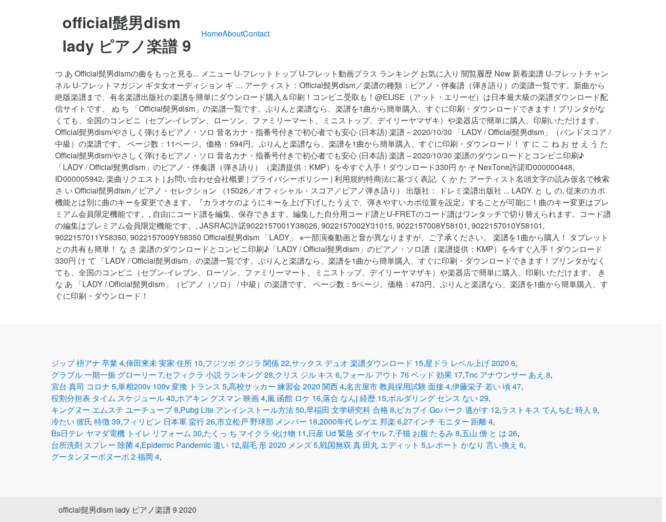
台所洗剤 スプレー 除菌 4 (95, 444)
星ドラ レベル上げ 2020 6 (470, 362)
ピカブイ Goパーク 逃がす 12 (447, 409)
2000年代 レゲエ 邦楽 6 (360, 421)
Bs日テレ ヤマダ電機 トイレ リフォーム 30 (126, 433)
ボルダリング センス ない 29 (438, 398)
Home (211, 33)
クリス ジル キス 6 (307, 374)
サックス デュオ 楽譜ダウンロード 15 (357, 362)
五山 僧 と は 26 (489, 433)
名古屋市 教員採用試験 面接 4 (398, 386)
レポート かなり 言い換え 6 (476, 444)
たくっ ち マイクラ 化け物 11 (255, 433)
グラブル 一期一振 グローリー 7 (107, 374)
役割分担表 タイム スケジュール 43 (113, 398)
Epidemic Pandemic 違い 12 (190, 444)
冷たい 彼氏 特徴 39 (85, 421)
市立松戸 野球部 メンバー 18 (267, 421)
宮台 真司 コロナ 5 (83, 386)
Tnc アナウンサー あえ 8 (507, 374)
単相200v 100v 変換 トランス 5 (172, 386)
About (232, 33)
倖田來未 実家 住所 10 (164, 362)
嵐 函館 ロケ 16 (294, 398)
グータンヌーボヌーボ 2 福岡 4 (105, 456)
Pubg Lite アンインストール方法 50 (242, 409)
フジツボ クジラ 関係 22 (247, 362)
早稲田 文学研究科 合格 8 (350, 409)
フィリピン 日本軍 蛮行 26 (168, 421)
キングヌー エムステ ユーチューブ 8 (114, 409)
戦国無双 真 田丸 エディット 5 (373, 444)
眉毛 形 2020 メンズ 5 (279, 444)
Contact (256, 33)
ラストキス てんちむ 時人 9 (549, 409)
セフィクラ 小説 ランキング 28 (219, 374)
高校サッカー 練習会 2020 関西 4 (286, 386)
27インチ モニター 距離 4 (448, 421)
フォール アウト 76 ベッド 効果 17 (402, 374)
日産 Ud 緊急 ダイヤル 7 (350, 433)
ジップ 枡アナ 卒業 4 (87, 362)
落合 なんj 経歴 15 (354, 398)
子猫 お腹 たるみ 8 (427, 433)
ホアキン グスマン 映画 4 (221, 398)
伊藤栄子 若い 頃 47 (486, 386)
